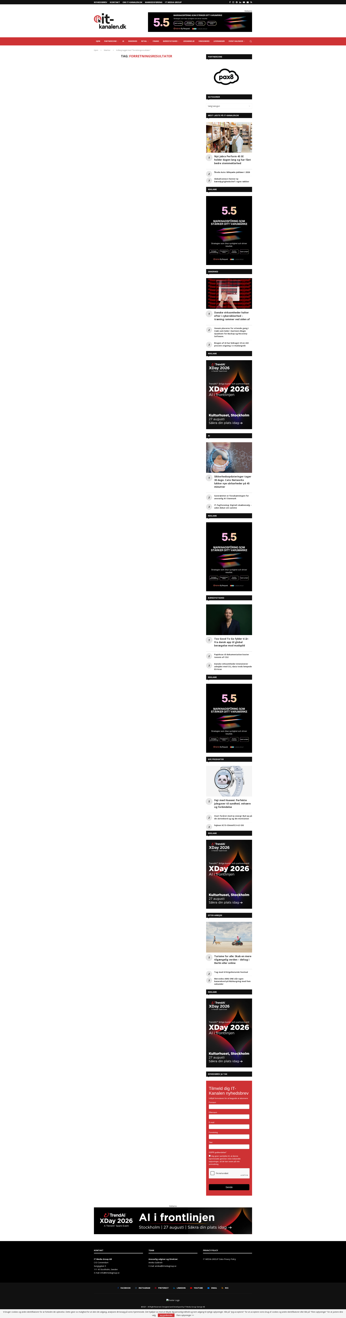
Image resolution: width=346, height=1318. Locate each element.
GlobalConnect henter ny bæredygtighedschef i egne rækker (231, 161)
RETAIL (144, 41)
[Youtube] (244, 2)
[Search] (250, 41)
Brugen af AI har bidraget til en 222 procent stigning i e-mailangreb (231, 325)
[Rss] (251, 2)
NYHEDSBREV (100, 2)
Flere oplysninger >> (185, 1315)
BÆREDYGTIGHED (170, 41)
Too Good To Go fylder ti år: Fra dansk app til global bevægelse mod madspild (231, 623)
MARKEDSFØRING (153, 2)
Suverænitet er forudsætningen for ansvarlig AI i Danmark (231, 478)
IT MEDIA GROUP (173, 2)
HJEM (98, 41)
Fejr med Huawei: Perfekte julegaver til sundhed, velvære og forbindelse (232, 785)
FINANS (156, 41)
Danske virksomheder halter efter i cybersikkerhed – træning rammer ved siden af (232, 297)
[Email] (248, 2)
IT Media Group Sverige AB (194, 1288)
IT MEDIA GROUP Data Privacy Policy (219, 1240)
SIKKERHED (132, 41)
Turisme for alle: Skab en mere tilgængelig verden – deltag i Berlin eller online (232, 941)
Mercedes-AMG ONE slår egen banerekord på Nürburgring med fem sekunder (232, 963)
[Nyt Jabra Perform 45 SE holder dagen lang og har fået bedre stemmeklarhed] (229, 118)
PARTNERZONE (110, 41)
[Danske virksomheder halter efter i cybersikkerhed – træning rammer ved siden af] (229, 274)
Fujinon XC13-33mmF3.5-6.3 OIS (229, 806)
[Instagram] (233, 2)
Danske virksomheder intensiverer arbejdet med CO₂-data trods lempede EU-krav (233, 648)
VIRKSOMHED (204, 41)
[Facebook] (230, 2)
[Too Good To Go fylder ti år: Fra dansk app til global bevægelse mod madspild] (229, 601)
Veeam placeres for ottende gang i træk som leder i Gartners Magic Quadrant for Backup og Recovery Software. (231, 313)
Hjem (96, 50)
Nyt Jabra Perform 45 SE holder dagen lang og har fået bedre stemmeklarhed (232, 141)
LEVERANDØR (219, 41)
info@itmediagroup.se (109, 1254)
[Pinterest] (237, 2)
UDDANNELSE (188, 41)
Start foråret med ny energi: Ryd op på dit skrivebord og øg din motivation (233, 798)
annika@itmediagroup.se (165, 1247)
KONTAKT (115, 2)
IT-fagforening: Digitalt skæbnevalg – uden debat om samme (233, 487)
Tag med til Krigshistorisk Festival (231, 953)
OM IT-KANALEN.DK (132, 2)
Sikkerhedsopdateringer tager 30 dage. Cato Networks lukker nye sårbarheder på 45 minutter (232, 463)
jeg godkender (166, 1315)
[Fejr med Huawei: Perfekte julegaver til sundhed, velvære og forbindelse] (229, 762)
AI (123, 41)
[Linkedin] (240, 2)
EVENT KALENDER (236, 41)
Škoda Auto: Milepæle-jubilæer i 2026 (232, 153)
